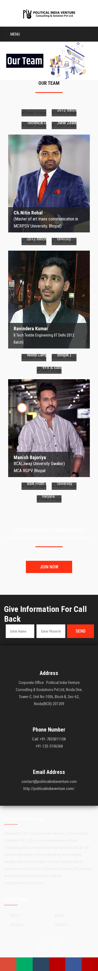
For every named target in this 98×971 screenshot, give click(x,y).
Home (14, 915)
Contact (61, 924)
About (59, 915)
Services (16, 924)
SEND (80, 631)
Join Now (49, 566)
